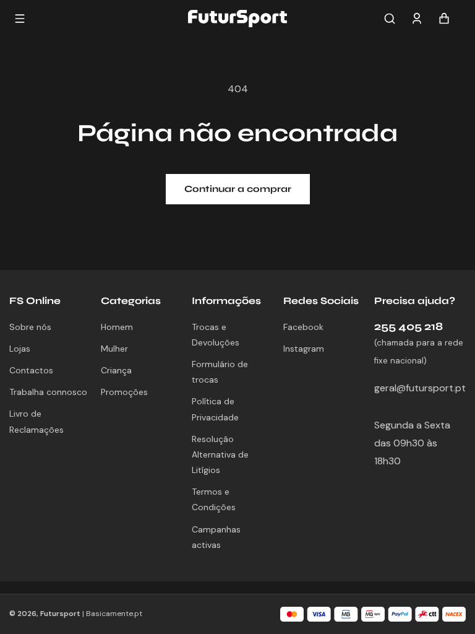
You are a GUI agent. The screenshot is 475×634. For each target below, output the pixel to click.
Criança (116, 370)
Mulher (114, 348)
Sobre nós (30, 326)
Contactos (31, 370)
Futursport (60, 614)
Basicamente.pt (114, 614)
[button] (389, 18)
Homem (117, 326)
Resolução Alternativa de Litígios (220, 454)
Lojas (19, 348)
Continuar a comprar (237, 188)
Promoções (124, 391)
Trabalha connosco (48, 391)
